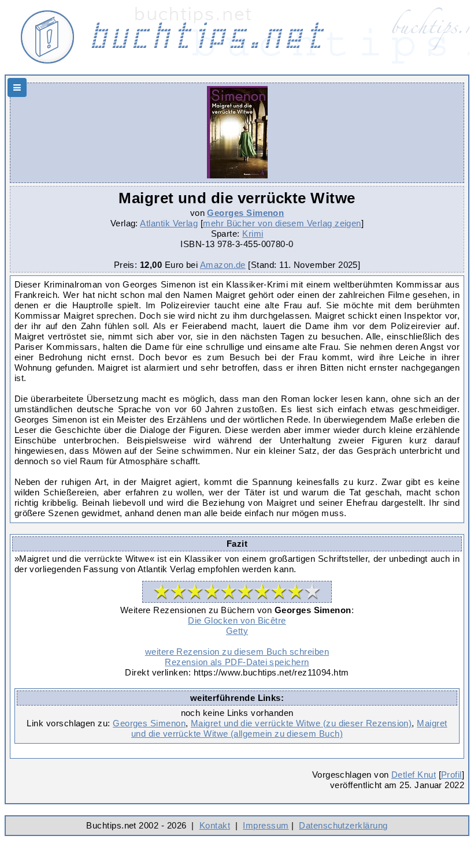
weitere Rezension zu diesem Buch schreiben (237, 651)
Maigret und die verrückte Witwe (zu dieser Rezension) (301, 723)
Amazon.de (223, 265)
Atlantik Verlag (169, 223)
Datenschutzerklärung (343, 825)
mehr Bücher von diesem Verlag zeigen (282, 223)
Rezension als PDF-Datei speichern (237, 662)
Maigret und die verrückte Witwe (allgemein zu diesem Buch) (289, 728)
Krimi (252, 233)
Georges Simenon (245, 213)
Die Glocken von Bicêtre (237, 620)
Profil (451, 774)
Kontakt (214, 825)
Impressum (265, 825)
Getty (237, 631)
